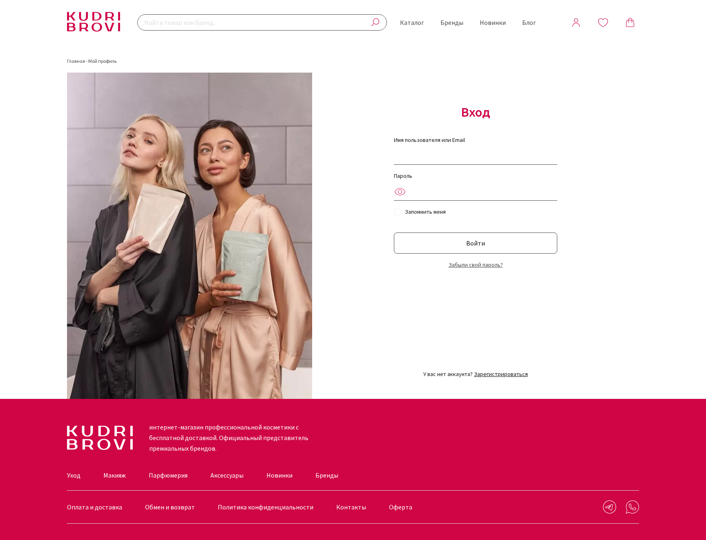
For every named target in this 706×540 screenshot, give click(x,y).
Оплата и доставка (94, 507)
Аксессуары (227, 475)
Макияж (114, 475)
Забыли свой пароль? (476, 264)
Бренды (451, 22)
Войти (475, 243)
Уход (73, 475)
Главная (76, 61)
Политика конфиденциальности (265, 507)
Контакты (351, 507)
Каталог (412, 22)
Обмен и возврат (170, 507)
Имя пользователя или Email (429, 140)
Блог (529, 22)
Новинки (493, 22)
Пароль (403, 175)
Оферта (400, 507)
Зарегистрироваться (501, 374)
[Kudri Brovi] (93, 22)
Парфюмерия (168, 475)
